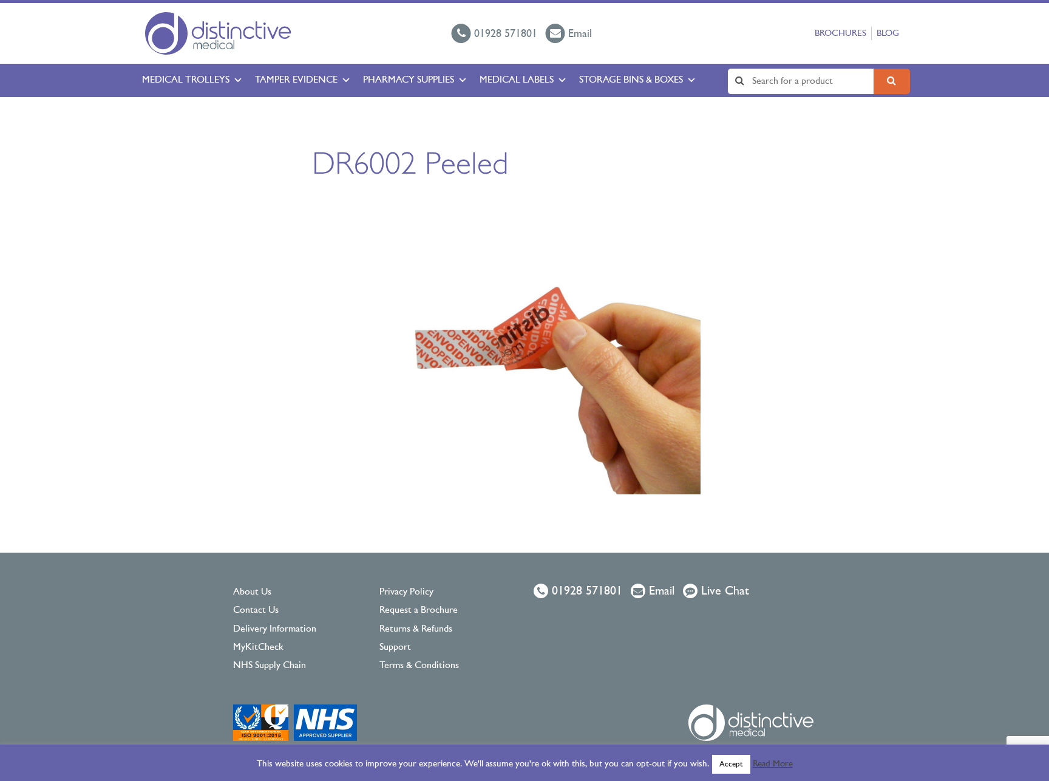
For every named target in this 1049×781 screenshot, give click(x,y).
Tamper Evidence (296, 80)
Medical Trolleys (185, 80)
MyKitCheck (258, 647)
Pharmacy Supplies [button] (408, 80)
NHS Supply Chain (269, 665)
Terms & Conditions (419, 665)
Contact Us (256, 610)
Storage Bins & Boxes (631, 80)
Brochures (840, 33)
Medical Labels (517, 80)
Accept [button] (731, 764)
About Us (252, 592)
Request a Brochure (418, 610)
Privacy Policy (406, 592)
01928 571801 (585, 591)
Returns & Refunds (415, 629)
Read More (773, 764)
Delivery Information (274, 629)
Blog (888, 33)
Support (395, 647)
